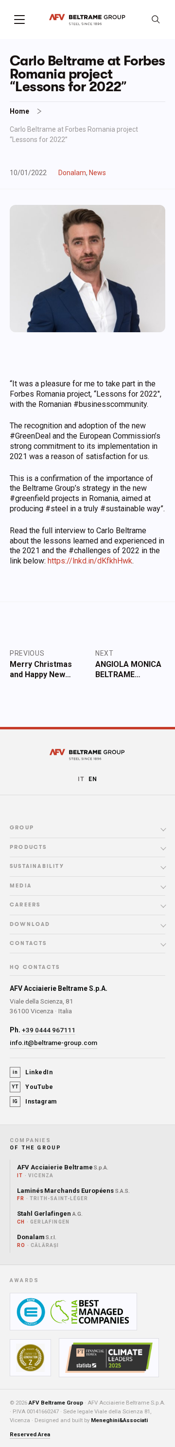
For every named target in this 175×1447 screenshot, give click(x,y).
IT (81, 779)
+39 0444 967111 (48, 1030)
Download (30, 924)
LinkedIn (32, 1072)
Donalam (72, 173)
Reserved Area (30, 1434)
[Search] (155, 19)
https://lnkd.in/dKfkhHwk (90, 560)
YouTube (32, 1086)
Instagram (35, 1101)
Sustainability (37, 866)
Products (28, 847)
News (97, 173)
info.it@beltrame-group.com (53, 1042)
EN (92, 779)
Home (19, 111)
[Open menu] (19, 19)
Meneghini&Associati (119, 1420)
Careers (25, 905)
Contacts (28, 943)
